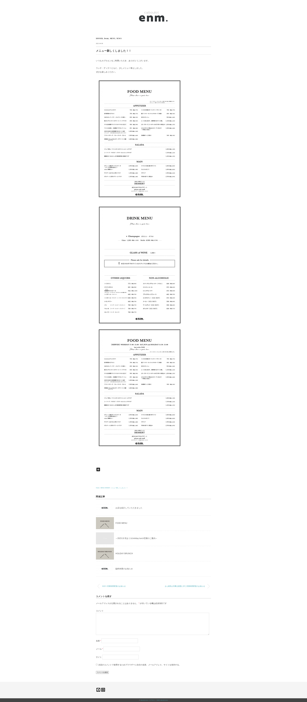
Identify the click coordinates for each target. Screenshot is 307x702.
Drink (106, 38)
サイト (99, 657)
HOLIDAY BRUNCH (124, 553)
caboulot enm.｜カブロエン (147, 700)
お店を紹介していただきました (128, 508)
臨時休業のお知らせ (124, 569)
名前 (98, 641)
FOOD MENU (121, 523)
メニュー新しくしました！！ (119, 488)
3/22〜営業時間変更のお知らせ (114, 586)
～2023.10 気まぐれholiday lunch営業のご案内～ (136, 538)
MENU (112, 38)
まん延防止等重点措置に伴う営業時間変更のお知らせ (185, 586)
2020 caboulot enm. (162, 700)
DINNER (99, 38)
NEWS (119, 38)
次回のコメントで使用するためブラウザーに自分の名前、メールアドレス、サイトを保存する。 (139, 665)
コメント (100, 611)
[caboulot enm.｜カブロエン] (153, 5)
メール (99, 649)
